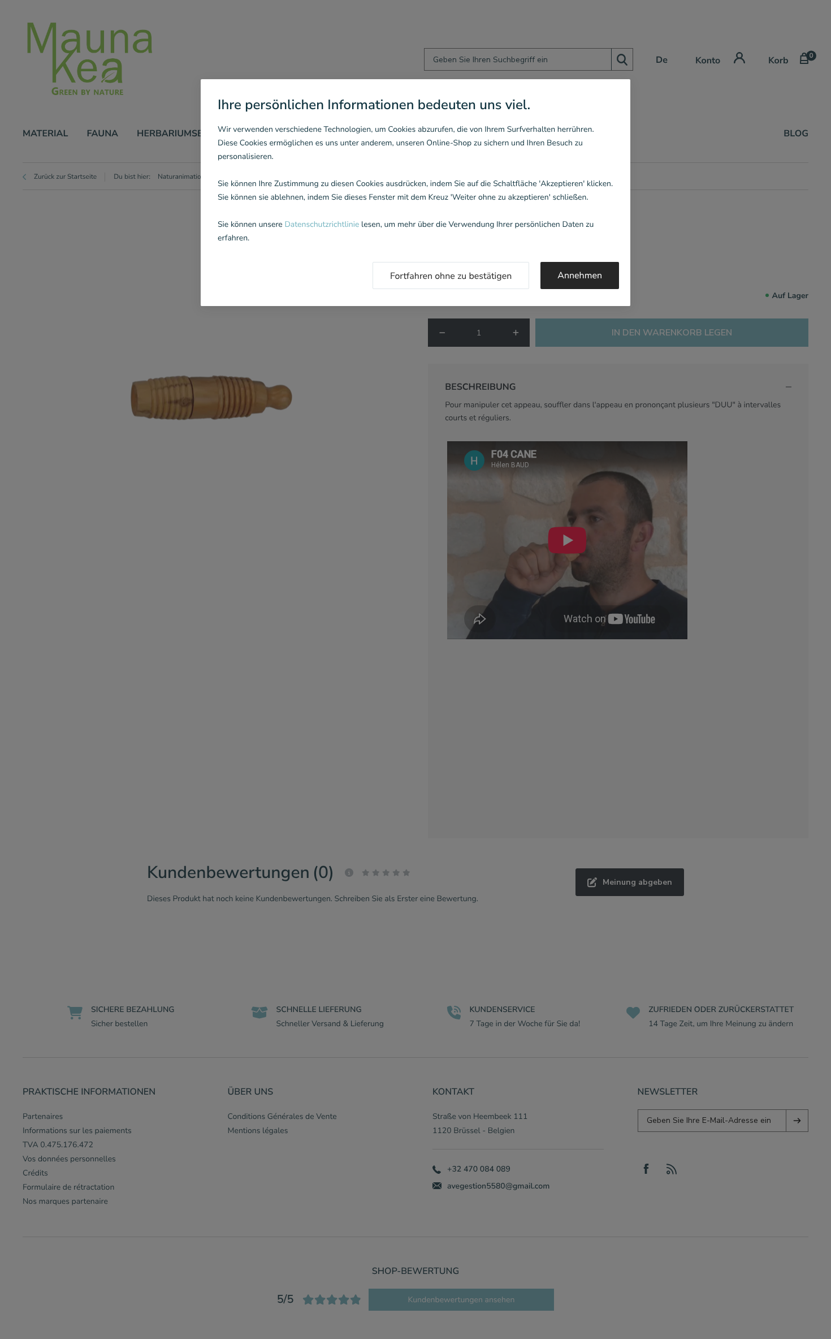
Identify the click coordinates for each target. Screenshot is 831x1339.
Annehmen (579, 275)
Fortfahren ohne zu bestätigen (451, 276)
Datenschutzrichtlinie (321, 224)
